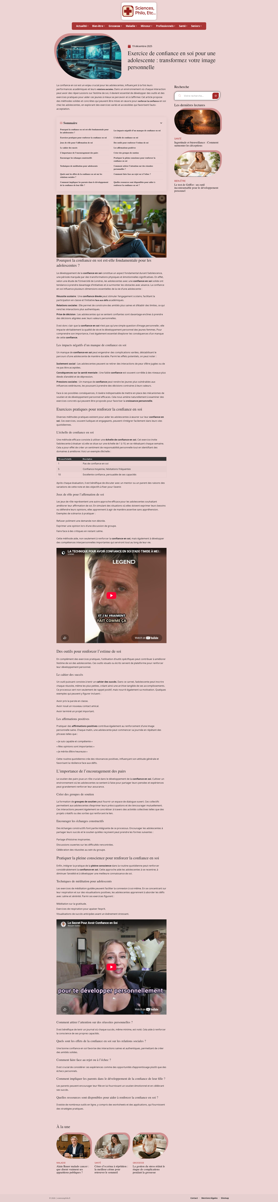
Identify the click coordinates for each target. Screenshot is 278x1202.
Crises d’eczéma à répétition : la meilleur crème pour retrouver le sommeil (111, 1169)
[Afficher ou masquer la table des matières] (120, 123)
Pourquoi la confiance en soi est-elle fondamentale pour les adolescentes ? (84, 131)
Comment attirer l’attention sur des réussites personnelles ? (133, 167)
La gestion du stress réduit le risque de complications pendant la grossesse (149, 1169)
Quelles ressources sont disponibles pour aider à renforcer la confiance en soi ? (134, 184)
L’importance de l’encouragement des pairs (79, 152)
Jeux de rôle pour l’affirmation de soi (76, 142)
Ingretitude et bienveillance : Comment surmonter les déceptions (196, 144)
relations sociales (105, 89)
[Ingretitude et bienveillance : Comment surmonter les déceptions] (197, 122)
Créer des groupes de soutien (126, 152)
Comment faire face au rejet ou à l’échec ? (132, 174)
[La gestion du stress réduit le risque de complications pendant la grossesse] (150, 1146)
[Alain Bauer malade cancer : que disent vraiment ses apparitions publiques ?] (73, 1146)
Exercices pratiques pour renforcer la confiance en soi (83, 137)
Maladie (61, 1162)
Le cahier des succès (68, 147)
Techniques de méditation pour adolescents (79, 165)
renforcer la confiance (148, 101)
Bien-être (180, 181)
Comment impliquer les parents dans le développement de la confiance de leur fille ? (84, 184)
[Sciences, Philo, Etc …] (139, 11)
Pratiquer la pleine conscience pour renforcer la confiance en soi (134, 159)
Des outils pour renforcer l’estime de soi (131, 142)
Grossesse (138, 1162)
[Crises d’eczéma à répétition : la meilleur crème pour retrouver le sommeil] (111, 1146)
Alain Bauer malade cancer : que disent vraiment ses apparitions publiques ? (72, 1169)
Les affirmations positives (125, 147)
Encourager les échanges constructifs (76, 157)
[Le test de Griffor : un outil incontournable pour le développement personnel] (197, 164)
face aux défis (101, 300)
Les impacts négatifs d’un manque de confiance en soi (137, 130)
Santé (98, 1162)
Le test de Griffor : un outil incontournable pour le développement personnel (196, 187)
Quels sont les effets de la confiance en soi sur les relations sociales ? (81, 175)
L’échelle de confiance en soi (126, 137)
